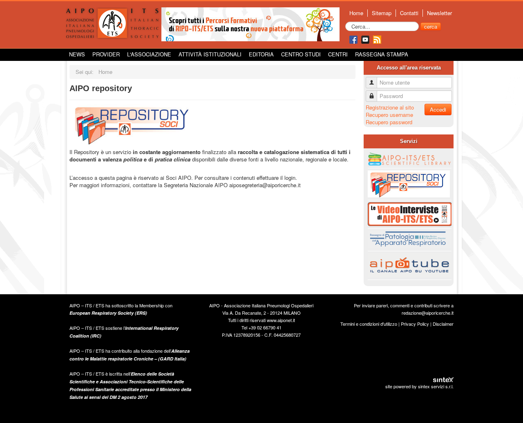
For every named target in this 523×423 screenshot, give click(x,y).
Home (356, 13)
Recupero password (389, 122)
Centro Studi (301, 54)
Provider (106, 54)
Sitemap (381, 13)
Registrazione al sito (390, 107)
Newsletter (439, 13)
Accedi (438, 109)
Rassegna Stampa (381, 54)
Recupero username (389, 115)
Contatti (409, 13)
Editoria (261, 54)
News (77, 54)
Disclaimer (443, 323)
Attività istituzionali (210, 54)
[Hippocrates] (250, 23)
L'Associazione (149, 54)
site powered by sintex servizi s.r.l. (419, 386)
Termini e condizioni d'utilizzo (368, 323)
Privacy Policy (415, 323)
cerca (430, 26)
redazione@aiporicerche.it (428, 312)
